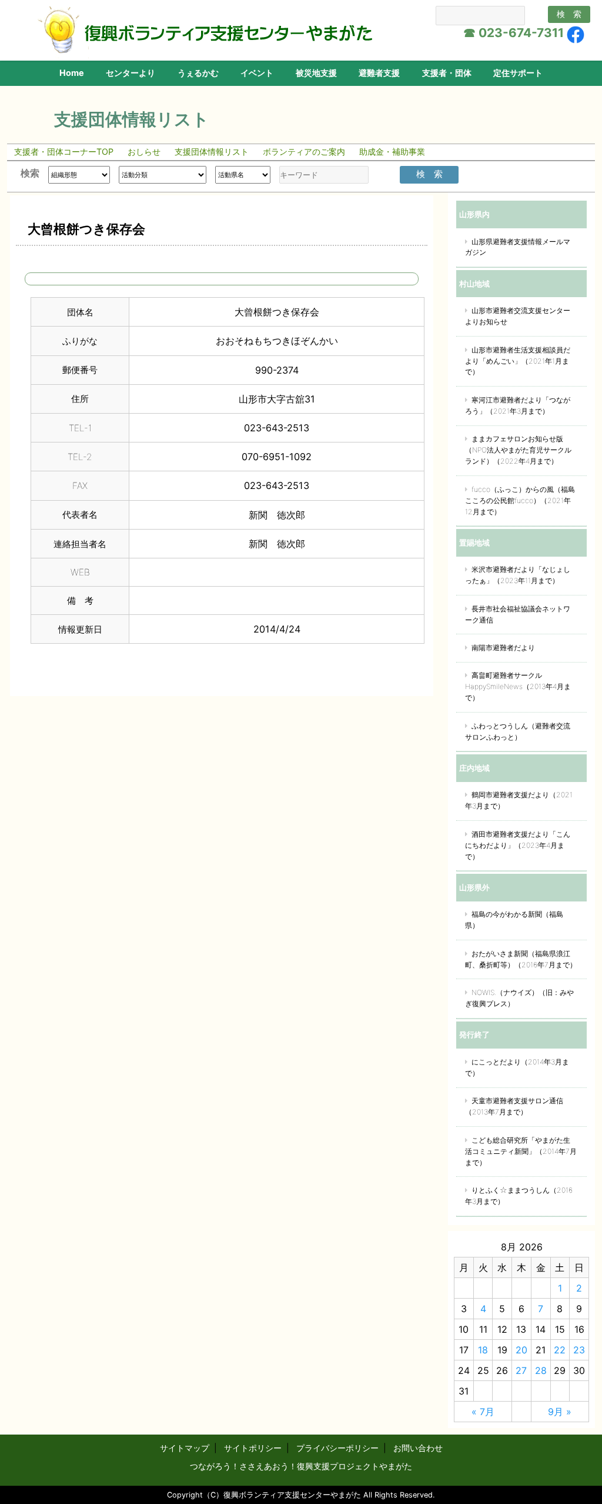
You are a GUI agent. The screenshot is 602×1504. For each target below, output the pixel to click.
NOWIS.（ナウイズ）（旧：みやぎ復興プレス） (519, 998)
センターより (130, 73)
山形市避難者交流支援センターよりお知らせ (517, 316)
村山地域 (474, 283)
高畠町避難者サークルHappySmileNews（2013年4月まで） (518, 686)
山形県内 (474, 214)
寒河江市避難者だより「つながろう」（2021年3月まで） (517, 405)
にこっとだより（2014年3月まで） (517, 1067)
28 (541, 1370)
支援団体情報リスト (131, 119)
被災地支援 (316, 73)
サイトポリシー (253, 1448)
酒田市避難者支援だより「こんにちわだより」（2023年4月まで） (517, 845)
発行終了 (474, 1034)
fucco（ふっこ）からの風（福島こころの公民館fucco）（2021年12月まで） (520, 500)
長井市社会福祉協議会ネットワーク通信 (517, 614)
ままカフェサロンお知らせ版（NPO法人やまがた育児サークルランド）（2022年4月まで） (518, 449)
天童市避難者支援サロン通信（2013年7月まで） (514, 1106)
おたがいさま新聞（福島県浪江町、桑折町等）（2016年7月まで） (521, 959)
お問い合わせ (418, 1448)
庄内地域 (474, 768)
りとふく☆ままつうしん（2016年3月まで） (519, 1196)
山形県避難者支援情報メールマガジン (517, 247)
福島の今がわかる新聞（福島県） (514, 920)
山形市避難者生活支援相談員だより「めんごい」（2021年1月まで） (517, 361)
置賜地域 (474, 542)
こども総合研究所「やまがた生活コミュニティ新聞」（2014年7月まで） (521, 1151)
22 (560, 1350)
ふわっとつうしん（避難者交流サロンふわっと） (517, 731)
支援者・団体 (446, 73)
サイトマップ (184, 1448)
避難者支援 (379, 73)
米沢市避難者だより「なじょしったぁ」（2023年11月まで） (517, 575)
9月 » (559, 1412)
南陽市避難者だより (503, 647)
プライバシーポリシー (337, 1448)
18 (483, 1350)
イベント (256, 73)
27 (521, 1370)
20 (521, 1350)
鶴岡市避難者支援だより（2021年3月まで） (519, 800)
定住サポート (518, 73)
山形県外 (474, 887)
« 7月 (482, 1412)
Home (71, 73)
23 (579, 1350)
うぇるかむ (198, 73)
